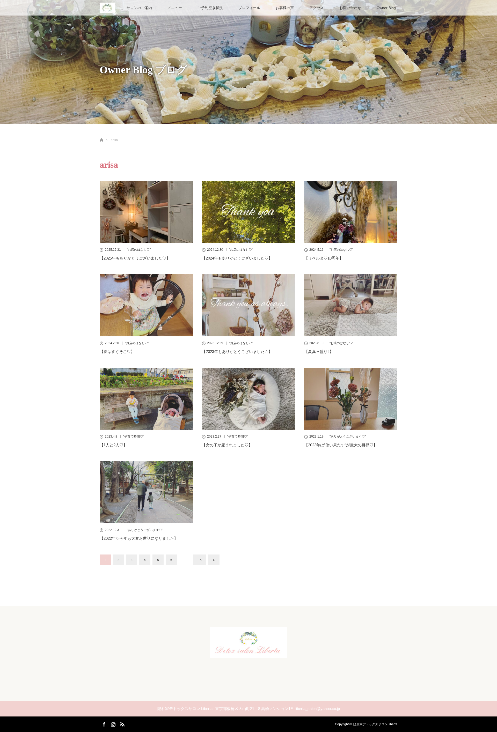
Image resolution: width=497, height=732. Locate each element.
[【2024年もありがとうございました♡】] (248, 212)
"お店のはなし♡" (139, 249)
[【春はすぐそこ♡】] (146, 305)
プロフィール (249, 8)
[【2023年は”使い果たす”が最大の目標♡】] (350, 399)
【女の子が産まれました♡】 (227, 445)
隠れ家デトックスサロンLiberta (375, 724)
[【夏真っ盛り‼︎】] (350, 305)
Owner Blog (386, 8)
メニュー (174, 8)
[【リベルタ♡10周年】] (350, 212)
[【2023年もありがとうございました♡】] (248, 305)
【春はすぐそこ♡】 (117, 351)
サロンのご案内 (139, 8)
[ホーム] (101, 134)
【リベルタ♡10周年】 (323, 258)
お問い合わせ (350, 8)
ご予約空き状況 (210, 8)
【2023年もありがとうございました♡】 (237, 351)
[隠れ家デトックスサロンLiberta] (248, 653)
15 (200, 560)
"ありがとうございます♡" (348, 436)
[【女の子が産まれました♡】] (248, 399)
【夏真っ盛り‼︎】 (318, 351)
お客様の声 (285, 8)
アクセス (316, 8)
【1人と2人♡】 (113, 445)
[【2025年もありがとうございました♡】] (146, 212)
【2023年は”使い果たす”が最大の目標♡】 (340, 445)
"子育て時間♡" (133, 436)
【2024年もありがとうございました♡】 (237, 258)
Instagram (112, 723)
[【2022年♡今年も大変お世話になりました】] (146, 492)
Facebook (103, 723)
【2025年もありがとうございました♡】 (135, 258)
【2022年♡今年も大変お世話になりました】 (139, 538)
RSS (122, 723)
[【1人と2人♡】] (146, 399)
